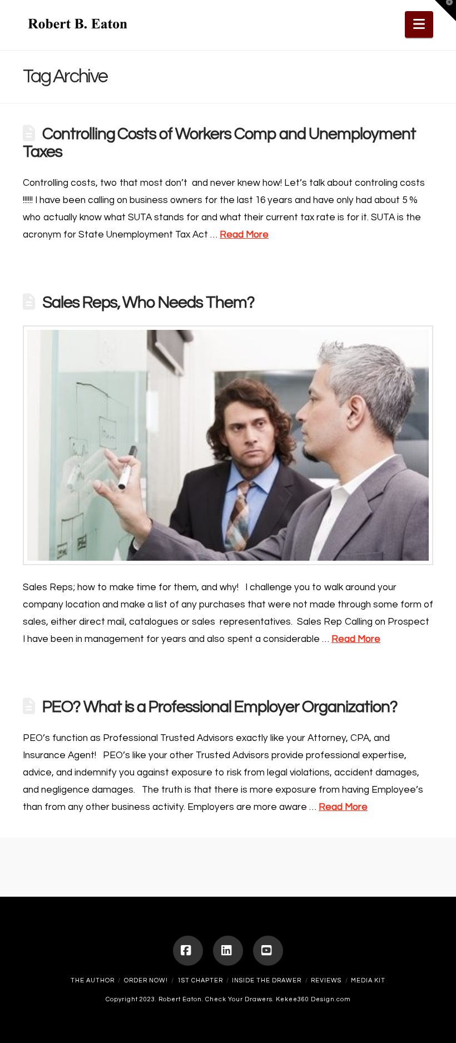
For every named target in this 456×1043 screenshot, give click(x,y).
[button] (419, 24)
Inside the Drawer (266, 980)
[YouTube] (268, 951)
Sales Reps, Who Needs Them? (148, 302)
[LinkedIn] (228, 951)
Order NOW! (146, 980)
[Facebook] (188, 951)
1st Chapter (200, 980)
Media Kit (368, 980)
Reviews (326, 980)
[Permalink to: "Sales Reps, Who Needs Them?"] (228, 445)
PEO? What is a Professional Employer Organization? (220, 707)
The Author (93, 980)
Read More (244, 235)
